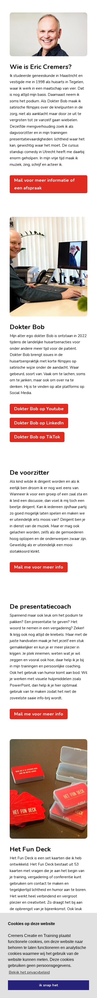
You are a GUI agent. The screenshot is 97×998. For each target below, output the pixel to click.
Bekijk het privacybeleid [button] (29, 972)
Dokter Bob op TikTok (37, 437)
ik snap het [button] (48, 985)
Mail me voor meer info (38, 567)
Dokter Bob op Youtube (39, 409)
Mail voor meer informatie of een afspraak (44, 184)
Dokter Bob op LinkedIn (39, 423)
